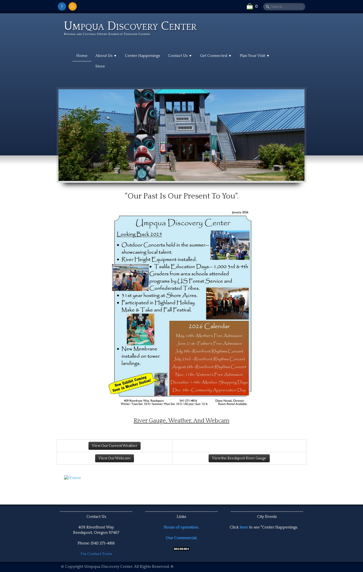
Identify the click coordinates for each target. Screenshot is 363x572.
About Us (106, 55)
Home (81, 55)
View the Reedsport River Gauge (239, 458)
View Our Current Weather (114, 446)
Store (100, 66)
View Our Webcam (114, 458)
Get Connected (216, 55)
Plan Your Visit (255, 55)
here (244, 527)
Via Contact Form (96, 554)
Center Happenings (142, 55)
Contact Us (180, 55)
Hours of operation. (181, 527)
